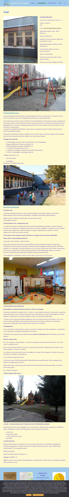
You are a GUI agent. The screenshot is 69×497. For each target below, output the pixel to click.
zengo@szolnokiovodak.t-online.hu (52, 28)
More (60, 3)
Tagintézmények (41, 3)
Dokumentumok (52, 3)
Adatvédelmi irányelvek (38, 495)
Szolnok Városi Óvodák (19, 3)
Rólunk (33, 3)
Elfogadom (28, 495)
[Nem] (67, 488)
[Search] (65, 3)
